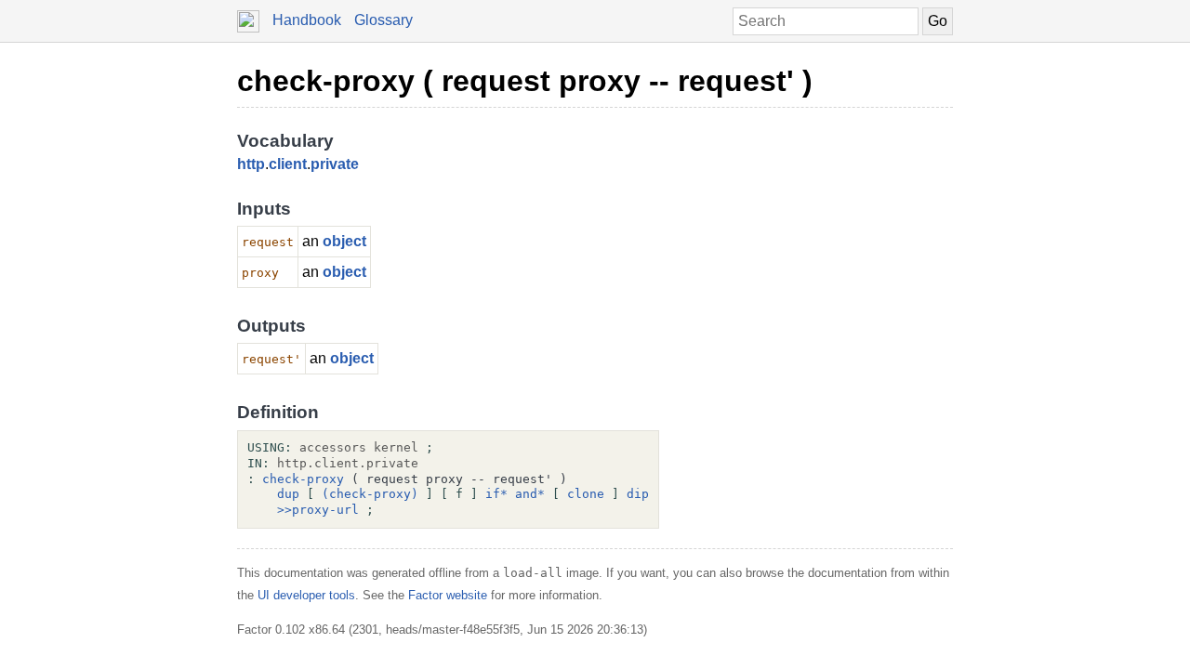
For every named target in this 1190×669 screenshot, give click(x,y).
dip (638, 494)
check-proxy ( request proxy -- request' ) (525, 81)
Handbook (306, 20)
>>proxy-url (318, 510)
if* (496, 494)
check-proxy (303, 479)
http (251, 164)
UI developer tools (306, 595)
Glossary (383, 20)
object (344, 241)
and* (530, 494)
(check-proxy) (370, 494)
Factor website (447, 595)
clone (585, 494)
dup (288, 494)
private (335, 164)
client (288, 164)
